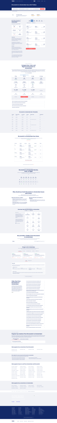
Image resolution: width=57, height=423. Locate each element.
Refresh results (28, 140)
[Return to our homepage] (13, 1)
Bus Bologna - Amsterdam (31, 370)
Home (12, 391)
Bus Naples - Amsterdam (14, 371)
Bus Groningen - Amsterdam (40, 386)
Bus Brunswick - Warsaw (39, 349)
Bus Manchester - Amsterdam (31, 371)
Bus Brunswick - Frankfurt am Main (16, 375)
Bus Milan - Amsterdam (14, 367)
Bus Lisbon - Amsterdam (31, 367)
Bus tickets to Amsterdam (24, 391)
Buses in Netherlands (18, 391)
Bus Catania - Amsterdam (40, 370)
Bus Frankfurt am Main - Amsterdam (41, 371)
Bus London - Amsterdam (14, 366)
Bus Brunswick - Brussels (23, 375)
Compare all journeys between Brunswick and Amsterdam (18, 358)
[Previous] (19, 177)
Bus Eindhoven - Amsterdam (23, 386)
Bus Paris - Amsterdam (31, 366)
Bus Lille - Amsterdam (39, 385)
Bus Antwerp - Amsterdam (15, 386)
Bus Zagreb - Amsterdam (23, 370)
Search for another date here (28, 160)
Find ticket (14, 27)
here (33, 164)
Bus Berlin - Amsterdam (31, 385)
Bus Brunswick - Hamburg (31, 375)
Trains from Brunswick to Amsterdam (33, 357)
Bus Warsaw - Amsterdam (40, 367)
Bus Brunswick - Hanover (14, 378)
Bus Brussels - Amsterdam (23, 385)
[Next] (44, 20)
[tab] (28, 22)
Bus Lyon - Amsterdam (22, 371)
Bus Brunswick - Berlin (22, 349)
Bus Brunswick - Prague (31, 349)
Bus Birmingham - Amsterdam (15, 370)
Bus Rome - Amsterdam (39, 366)
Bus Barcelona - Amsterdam (23, 367)
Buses (14, 391)
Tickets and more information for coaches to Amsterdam (18, 359)
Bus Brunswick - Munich (14, 350)
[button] (27, 9)
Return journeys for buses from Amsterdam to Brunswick (18, 357)
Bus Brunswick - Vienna (14, 349)
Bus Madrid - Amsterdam (23, 366)
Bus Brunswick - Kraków (39, 375)
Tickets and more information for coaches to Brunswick (35, 358)
